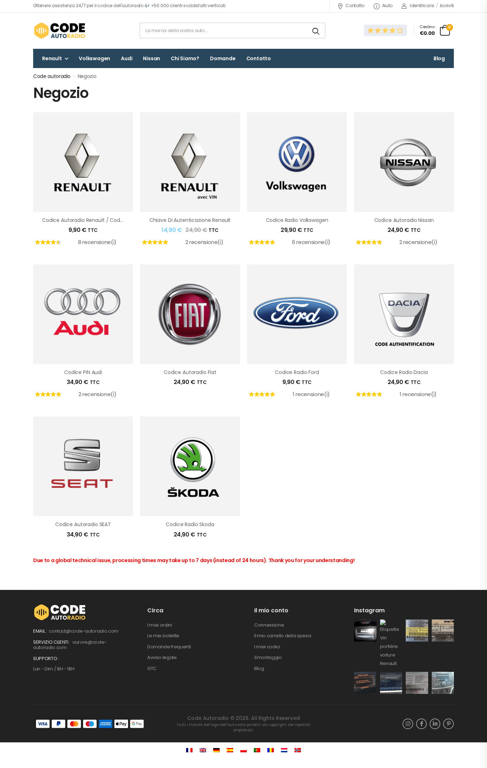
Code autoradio (52, 76)
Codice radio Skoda (190, 524)
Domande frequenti (169, 646)
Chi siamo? (185, 58)
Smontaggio (268, 657)
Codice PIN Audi (83, 372)
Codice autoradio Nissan (404, 220)
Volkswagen (94, 58)
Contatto (354, 5)
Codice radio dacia (403, 372)
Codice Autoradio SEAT (83, 524)
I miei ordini (159, 625)
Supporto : (46, 658)
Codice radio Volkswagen (297, 220)
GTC (152, 668)
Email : (40, 631)
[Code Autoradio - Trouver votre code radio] (60, 30)
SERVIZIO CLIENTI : (52, 642)
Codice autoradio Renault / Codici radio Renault (101, 220)
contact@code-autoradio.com (83, 631)
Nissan (151, 58)
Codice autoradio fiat (190, 372)
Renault (52, 58)
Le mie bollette (163, 635)
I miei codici (267, 646)
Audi (126, 58)
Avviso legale (162, 657)
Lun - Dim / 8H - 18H (54, 668)
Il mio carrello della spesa (282, 635)
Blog (439, 58)
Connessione (269, 625)
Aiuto (387, 5)
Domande (223, 58)
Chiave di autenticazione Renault (190, 220)
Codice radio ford (297, 372)
